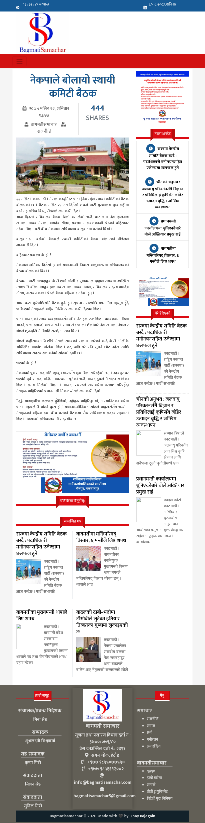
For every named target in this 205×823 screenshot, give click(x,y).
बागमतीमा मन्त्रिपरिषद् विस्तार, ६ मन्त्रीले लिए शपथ (162, 255)
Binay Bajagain (142, 816)
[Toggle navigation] (19, 61)
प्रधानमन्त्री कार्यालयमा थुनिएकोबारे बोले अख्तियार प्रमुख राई (162, 228)
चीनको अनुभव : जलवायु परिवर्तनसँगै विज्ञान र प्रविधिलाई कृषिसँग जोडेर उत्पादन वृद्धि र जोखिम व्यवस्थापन (162, 194)
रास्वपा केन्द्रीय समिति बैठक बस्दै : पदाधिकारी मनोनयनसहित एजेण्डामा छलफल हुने (162, 158)
